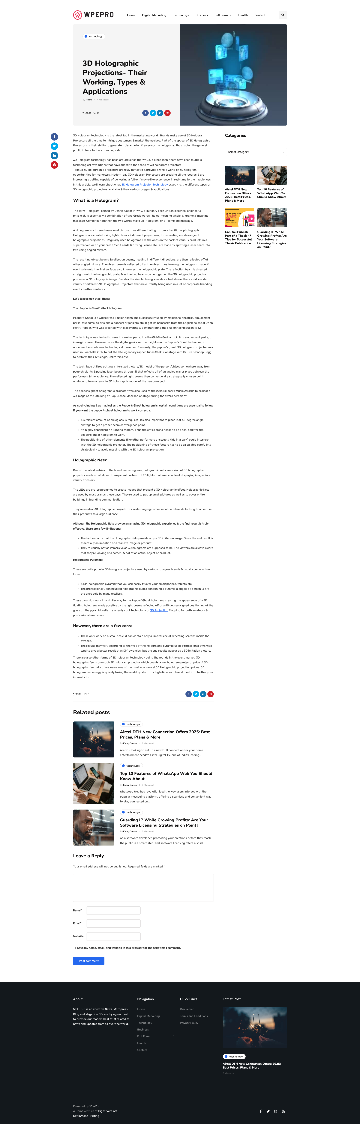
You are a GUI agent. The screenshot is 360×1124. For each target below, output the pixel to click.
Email (77, 923)
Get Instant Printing (86, 1116)
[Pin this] (167, 113)
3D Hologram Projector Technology (145, 184)
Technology (181, 15)
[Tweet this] (153, 113)
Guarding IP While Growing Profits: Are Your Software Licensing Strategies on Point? (272, 239)
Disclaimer (187, 1009)
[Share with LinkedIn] (160, 113)
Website (78, 936)
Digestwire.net (107, 1111)
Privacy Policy (189, 1023)
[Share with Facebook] (145, 113)
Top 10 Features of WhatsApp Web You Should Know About (271, 193)
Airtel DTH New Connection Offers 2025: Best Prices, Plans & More (238, 195)
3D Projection (159, 610)
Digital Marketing (154, 15)
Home (131, 15)
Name (77, 910)
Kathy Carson (130, 743)
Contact (259, 15)
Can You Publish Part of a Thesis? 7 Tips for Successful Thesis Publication (238, 237)
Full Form (221, 15)
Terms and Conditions (194, 1016)
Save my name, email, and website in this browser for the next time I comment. (129, 948)
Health (243, 15)
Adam (89, 99)
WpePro (94, 1106)
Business (202, 15)
